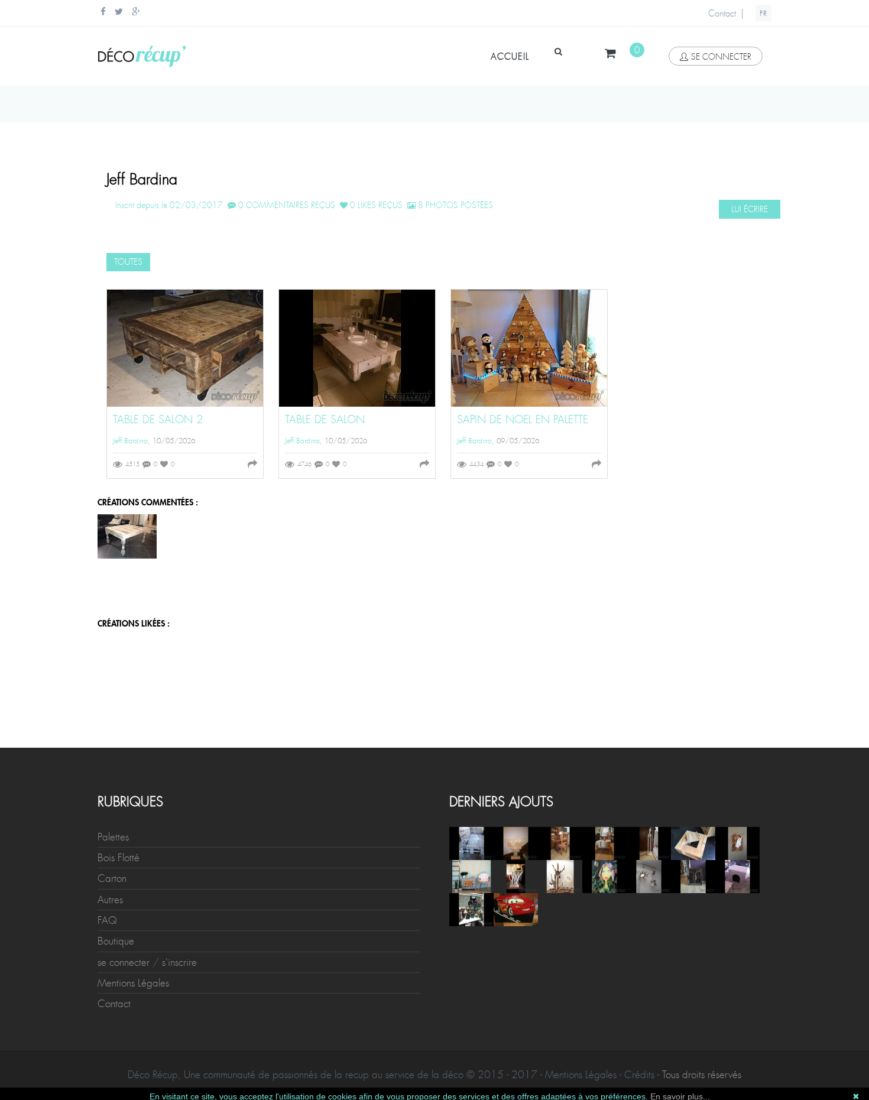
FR (763, 13)
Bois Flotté (119, 857)
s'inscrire (179, 962)
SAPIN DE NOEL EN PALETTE (522, 420)
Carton (112, 878)
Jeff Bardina (130, 441)
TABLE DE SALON (325, 420)
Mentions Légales (133, 982)
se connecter (721, 56)
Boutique (116, 941)
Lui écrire (749, 209)
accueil (510, 57)
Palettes (113, 836)
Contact (722, 14)
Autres (110, 899)
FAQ (107, 920)
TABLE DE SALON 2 (158, 420)
